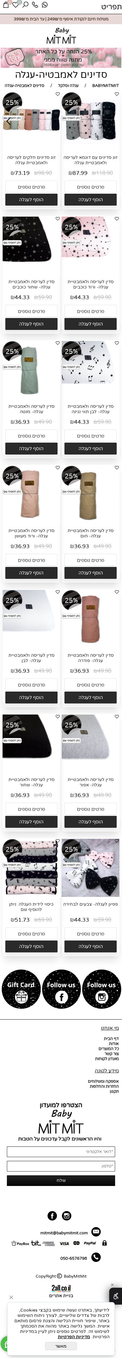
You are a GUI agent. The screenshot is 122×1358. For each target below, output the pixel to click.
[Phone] (35, 6)
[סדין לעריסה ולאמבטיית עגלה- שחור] (31, 771)
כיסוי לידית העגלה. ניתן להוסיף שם (31, 907)
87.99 (80, 173)
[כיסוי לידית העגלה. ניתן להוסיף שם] (31, 895)
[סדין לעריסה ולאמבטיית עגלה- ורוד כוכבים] (90, 273)
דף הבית (111, 1038)
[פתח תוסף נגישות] (115, 1296)
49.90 (45, 422)
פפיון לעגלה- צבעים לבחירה (90, 904)
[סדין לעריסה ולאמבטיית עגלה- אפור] (90, 771)
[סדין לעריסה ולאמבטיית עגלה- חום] (90, 522)
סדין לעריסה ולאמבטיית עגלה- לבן (31, 658)
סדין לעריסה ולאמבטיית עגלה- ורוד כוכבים (91, 284)
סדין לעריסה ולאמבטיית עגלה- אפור (91, 782)
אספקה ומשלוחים (103, 1081)
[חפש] (25, 6)
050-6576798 (73, 1258)
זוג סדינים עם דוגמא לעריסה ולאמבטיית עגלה (91, 160)
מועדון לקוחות (107, 1058)
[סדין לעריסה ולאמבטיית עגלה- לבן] (31, 646)
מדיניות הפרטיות (74, 1336)
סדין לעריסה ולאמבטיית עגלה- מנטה (31, 409)
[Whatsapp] (44, 6)
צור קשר (111, 1053)
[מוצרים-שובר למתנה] (21, 990)
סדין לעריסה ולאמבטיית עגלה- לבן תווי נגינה (91, 409)
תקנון (114, 1091)
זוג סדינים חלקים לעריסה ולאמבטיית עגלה (31, 160)
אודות (114, 1043)
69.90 (45, 920)
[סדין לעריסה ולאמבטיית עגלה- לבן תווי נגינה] (90, 397)
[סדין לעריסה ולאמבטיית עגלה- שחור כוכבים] (31, 273)
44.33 (81, 297)
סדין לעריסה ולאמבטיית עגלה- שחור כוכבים (31, 284)
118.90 (104, 173)
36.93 (22, 422)
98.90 (45, 173)
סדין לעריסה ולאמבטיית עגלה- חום (91, 533)
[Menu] (111, 7)
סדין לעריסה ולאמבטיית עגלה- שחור (31, 782)
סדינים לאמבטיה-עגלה (61, 75)
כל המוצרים (109, 1048)
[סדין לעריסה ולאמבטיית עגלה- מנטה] (31, 397)
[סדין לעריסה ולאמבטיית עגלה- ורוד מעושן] (31, 522)
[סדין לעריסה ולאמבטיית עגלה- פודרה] (90, 646)
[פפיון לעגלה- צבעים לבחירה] (90, 895)
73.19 (22, 173)
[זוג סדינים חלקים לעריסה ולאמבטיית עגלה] (31, 148)
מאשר (61, 1346)
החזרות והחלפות (104, 1086)
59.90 (104, 297)
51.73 (22, 920)
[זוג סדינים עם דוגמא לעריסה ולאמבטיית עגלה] (90, 148)
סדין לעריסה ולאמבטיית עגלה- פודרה (91, 658)
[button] (90, 200)
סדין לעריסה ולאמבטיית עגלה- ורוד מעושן (31, 533)
